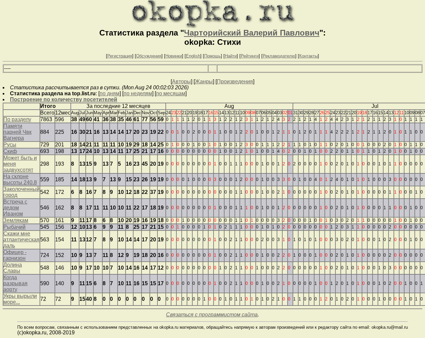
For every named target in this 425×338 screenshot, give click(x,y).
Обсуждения (148, 55)
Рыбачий (14, 227)
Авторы (181, 81)
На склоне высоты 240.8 (20, 179)
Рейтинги (250, 55)
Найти (231, 55)
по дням (110, 93)
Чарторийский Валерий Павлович (251, 32)
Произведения (235, 81)
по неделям (138, 93)
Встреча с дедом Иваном (15, 207)
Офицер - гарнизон (15, 255)
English (193, 55)
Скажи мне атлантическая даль (21, 239)
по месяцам (170, 93)
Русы (9, 144)
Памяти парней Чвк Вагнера (17, 132)
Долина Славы (12, 268)
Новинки (173, 55)
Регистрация (119, 55)
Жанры (204, 81)
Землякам (15, 220)
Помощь (212, 55)
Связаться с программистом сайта (212, 314)
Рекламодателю (279, 55)
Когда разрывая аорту (15, 283)
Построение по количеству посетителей (63, 99)
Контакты (308, 55)
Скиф (10, 151)
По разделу (17, 119)
